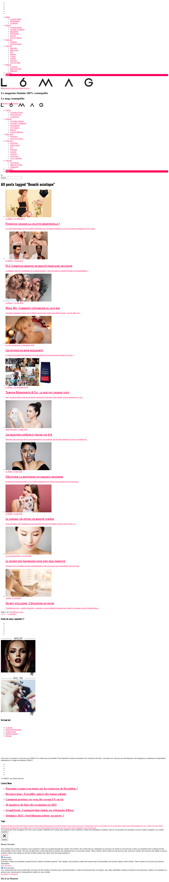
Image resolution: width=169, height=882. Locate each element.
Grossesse (13, 67)
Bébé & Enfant (15, 69)
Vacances (13, 60)
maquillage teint (5, 828)
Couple (12, 56)
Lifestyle (9, 46)
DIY (11, 52)
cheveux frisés (63, 828)
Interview (13, 48)
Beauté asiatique (38, 826)
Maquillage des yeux (140, 826)
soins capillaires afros (105, 826)
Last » (21, 612)
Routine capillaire (45, 828)
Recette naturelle (61, 826)
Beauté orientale (18, 826)
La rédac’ (9, 73)
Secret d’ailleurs (16, 38)
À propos (9, 728)
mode (55, 826)
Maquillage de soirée (82, 828)
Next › (17, 612)
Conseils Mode (15, 19)
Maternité (13, 71)
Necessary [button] (4, 855)
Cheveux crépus (71, 826)
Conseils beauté (15, 27)
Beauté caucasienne (29, 826)
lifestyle (96, 826)
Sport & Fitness (15, 44)
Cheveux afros (80, 826)
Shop (7, 75)
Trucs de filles (15, 63)
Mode (8, 17)
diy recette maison (116, 826)
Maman (8, 65)
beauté (156, 826)
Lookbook (14, 23)
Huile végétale (131, 826)
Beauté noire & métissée (7, 826)
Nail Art (13, 36)
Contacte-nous (11, 732)
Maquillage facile (14, 828)
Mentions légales (12, 734)
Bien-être (9, 40)
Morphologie (15, 21)
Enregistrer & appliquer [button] (9, 874)
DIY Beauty (14, 34)
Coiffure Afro (150, 826)
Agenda (13, 58)
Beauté (8, 25)
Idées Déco (14, 50)
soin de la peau (36, 828)
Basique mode (54, 828)
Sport (30, 828)
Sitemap (8, 736)
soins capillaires (24, 828)
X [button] (8, 832)
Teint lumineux (92, 828)
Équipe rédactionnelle (13, 730)
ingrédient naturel (89, 826)
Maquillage (14, 32)
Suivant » (13, 614)
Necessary (7, 857)
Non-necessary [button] (6, 866)
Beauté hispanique (49, 826)
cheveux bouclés (71, 828)
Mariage (13, 54)
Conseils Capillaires (17, 29)
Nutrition (13, 42)
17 (8, 614)
